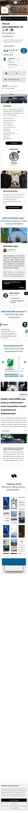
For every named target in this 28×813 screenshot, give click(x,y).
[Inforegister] (21, 73)
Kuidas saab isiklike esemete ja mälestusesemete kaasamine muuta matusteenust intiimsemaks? (13, 406)
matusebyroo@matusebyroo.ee (17, 301)
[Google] (16, 73)
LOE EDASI (14, 143)
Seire (22, 18)
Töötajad (9, 18)
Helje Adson (14, 293)
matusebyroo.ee (13, 79)
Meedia (3, 18)
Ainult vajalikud (14, 808)
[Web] (6, 73)
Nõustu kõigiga (14, 800)
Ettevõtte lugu (10, 246)
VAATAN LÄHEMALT (14, 207)
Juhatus (21, 287)
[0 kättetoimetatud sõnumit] (7, 30)
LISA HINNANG (24, 50)
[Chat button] (19, 2)
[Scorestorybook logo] (2, 2)
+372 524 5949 (15, 298)
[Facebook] (11, 73)
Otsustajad (16, 18)
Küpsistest (14, 804)
